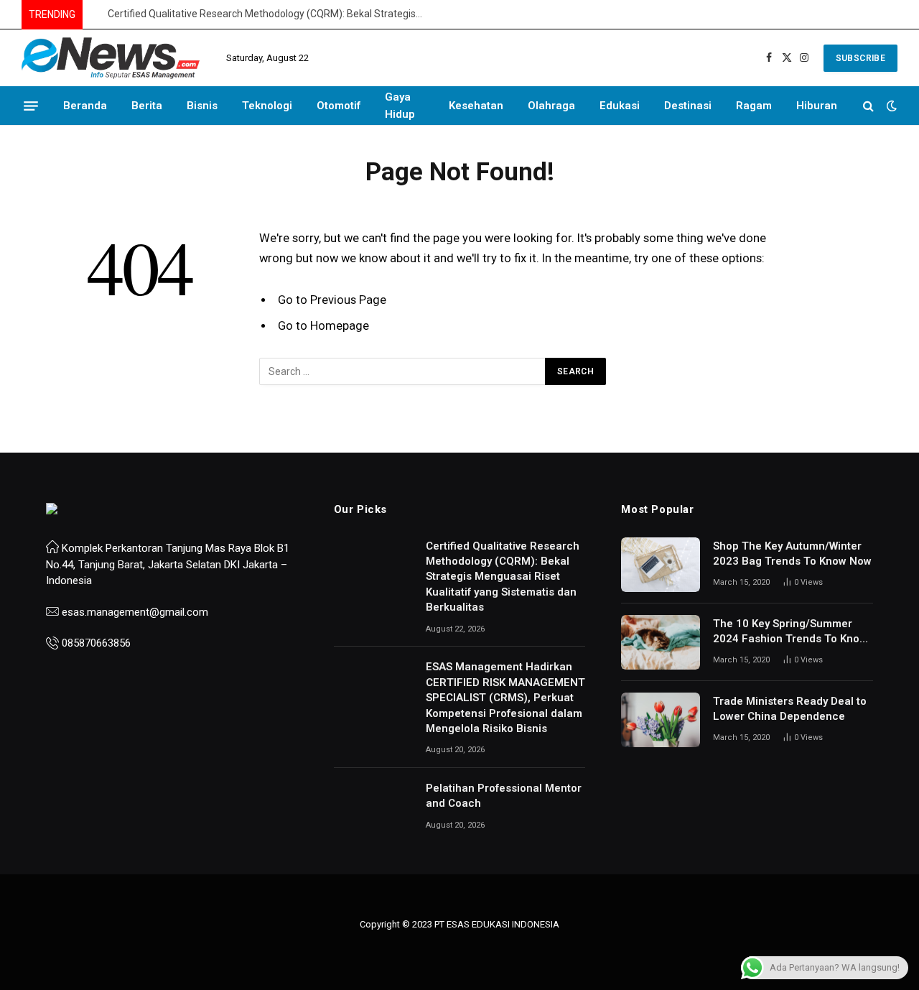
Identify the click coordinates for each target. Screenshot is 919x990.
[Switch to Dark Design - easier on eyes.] (890, 105)
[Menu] (31, 105)
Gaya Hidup (400, 106)
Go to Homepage (323, 326)
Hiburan (816, 105)
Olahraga (551, 105)
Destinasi (688, 105)
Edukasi (620, 105)
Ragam (754, 105)
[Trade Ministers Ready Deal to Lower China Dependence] (660, 720)
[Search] (868, 106)
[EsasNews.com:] (111, 58)
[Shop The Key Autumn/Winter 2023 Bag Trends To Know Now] (660, 564)
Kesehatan (476, 105)
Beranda (85, 105)
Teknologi (267, 105)
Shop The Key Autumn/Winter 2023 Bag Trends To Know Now (792, 554)
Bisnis (202, 105)
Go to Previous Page (332, 300)
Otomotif (338, 105)
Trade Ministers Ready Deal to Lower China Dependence (790, 709)
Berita (146, 105)
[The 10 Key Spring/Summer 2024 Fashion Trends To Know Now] (660, 642)
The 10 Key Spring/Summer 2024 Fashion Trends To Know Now (790, 632)
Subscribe (860, 58)
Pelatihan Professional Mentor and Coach (504, 796)
